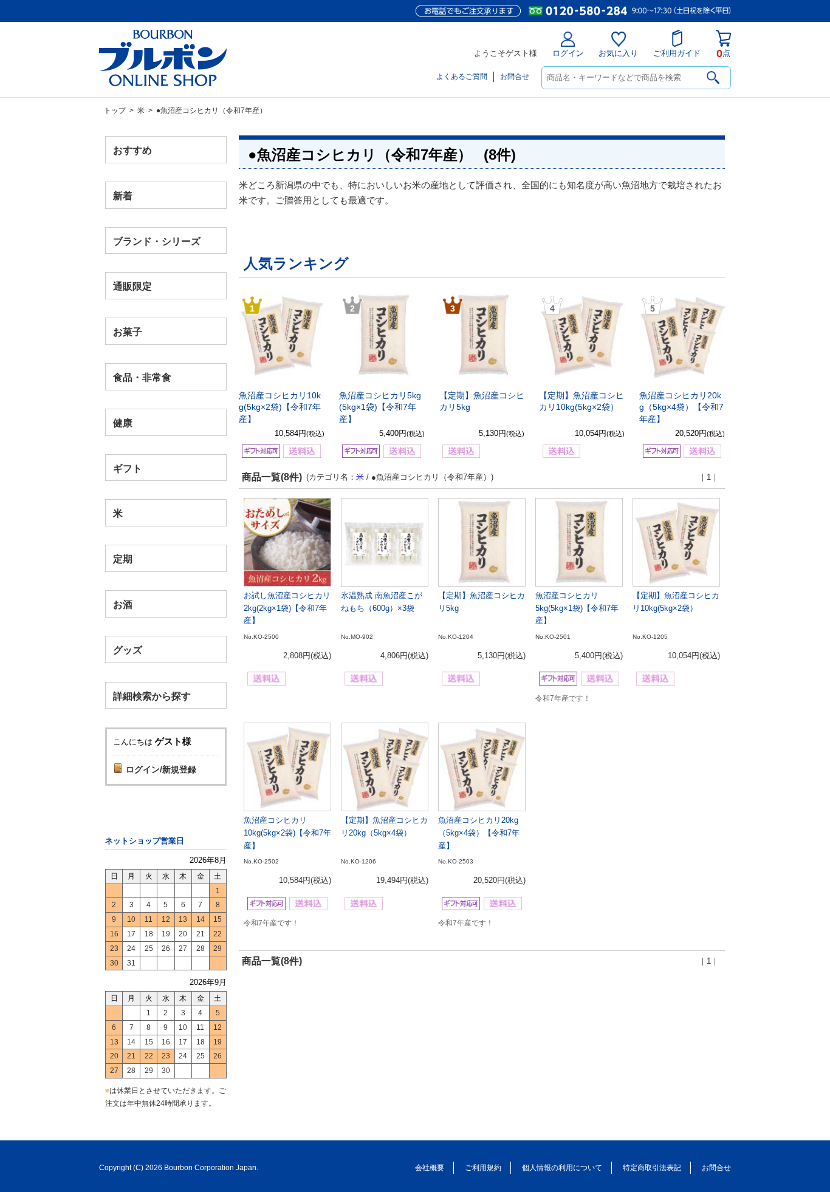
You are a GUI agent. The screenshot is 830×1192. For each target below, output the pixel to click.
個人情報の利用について (562, 1167)
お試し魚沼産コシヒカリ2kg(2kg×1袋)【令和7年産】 (287, 608)
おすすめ (132, 150)
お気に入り (618, 53)
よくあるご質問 (461, 76)
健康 (122, 422)
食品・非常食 (142, 377)
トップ (115, 110)
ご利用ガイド (677, 53)
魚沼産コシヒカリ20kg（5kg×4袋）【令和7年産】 (681, 407)
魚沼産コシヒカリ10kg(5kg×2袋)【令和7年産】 (280, 407)
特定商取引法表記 (652, 1167)
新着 (122, 195)
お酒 (122, 604)
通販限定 (132, 286)
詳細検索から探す (152, 695)
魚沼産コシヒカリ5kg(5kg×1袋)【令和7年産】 (380, 407)
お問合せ (514, 76)
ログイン (568, 53)
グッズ (127, 649)
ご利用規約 (483, 1167)
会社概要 (429, 1167)
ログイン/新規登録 (161, 769)
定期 (122, 559)
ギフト (127, 468)
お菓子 (127, 332)
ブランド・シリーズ (157, 241)
